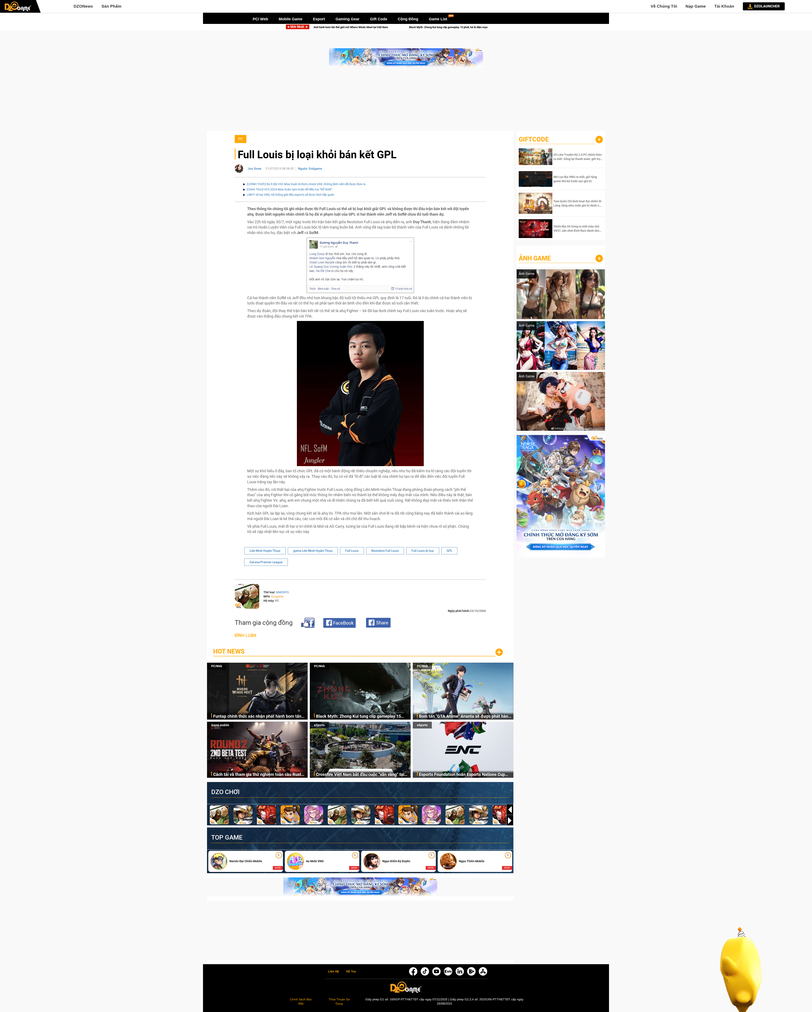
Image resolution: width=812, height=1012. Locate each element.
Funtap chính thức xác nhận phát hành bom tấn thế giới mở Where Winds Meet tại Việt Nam (257, 716)
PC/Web (216, 666)
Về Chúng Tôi (664, 6)
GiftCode (534, 139)
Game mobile (220, 725)
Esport (319, 19)
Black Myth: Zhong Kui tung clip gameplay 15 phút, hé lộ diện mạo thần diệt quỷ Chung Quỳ (352, 27)
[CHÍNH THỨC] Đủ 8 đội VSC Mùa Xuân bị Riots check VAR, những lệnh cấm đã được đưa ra (306, 184)
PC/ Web (260, 19)
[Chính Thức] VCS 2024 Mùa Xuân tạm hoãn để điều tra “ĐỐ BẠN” (289, 189)
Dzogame (277, 596)
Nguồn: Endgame (310, 168)
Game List (438, 19)
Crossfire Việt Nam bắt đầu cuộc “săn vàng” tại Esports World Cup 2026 (360, 775)
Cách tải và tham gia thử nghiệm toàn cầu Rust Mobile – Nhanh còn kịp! (257, 775)
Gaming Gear (347, 19)
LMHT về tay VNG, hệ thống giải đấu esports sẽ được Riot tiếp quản (290, 194)
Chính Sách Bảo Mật (301, 1001)
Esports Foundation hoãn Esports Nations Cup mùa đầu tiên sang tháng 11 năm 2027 (462, 775)
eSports (319, 725)
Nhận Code (577, 156)
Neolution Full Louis (385, 550)
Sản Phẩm (111, 6)
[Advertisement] (406, 101)
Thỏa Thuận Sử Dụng (339, 1001)
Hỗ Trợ (351, 971)
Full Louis (352, 550)
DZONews (83, 6)
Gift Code (378, 19)
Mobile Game (290, 19)
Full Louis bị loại (422, 550)
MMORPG (282, 592)
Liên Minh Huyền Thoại (265, 550)
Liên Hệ (333, 971)
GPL (449, 550)
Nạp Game (696, 6)
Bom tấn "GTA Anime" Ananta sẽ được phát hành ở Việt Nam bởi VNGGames (473, 27)
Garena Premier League (266, 562)
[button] (509, 820)
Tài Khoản (724, 6)
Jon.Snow (254, 168)
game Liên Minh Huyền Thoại (313, 550)
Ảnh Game (535, 258)
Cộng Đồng (408, 19)
